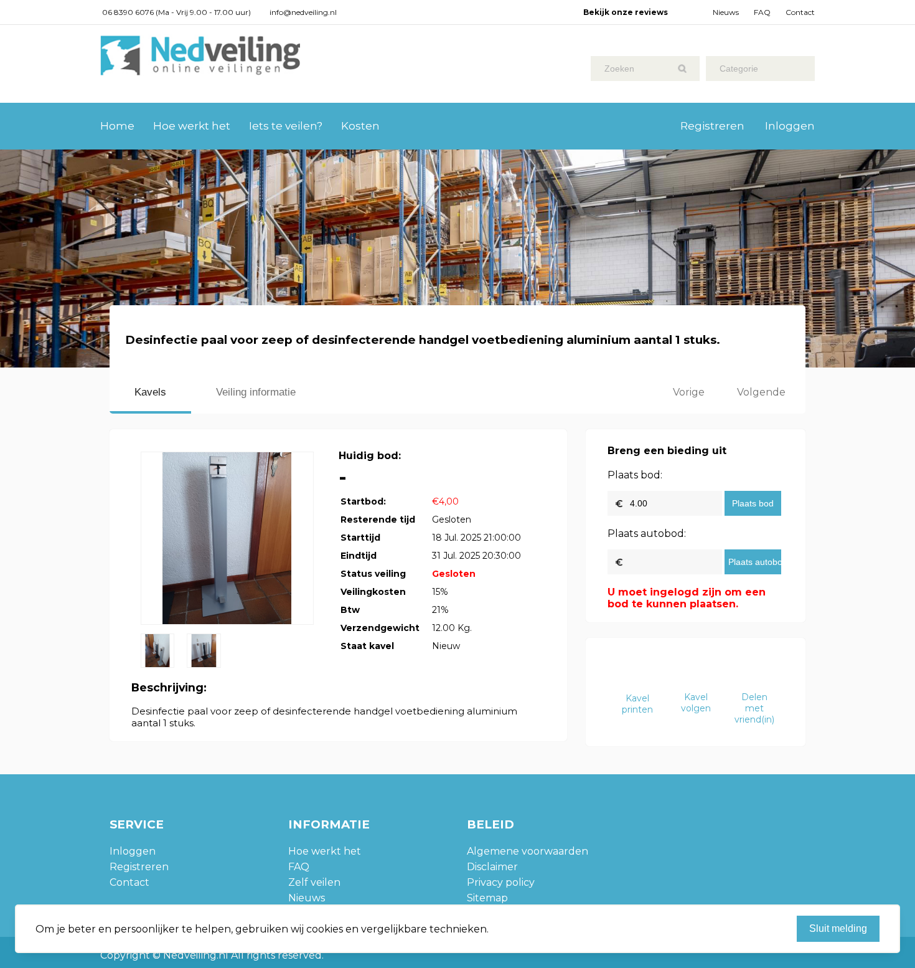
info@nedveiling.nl (303, 12)
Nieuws (726, 12)
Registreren (712, 126)
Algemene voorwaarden (527, 851)
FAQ (762, 12)
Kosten (360, 126)
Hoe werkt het (191, 126)
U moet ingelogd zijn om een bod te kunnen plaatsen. (687, 598)
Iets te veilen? (285, 126)
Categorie (739, 69)
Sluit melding (838, 928)
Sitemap (487, 898)
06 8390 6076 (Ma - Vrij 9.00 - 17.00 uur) (176, 12)
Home (117, 126)
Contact (800, 12)
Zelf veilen (314, 882)
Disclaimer (492, 867)
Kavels (150, 392)
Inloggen (790, 126)
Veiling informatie (256, 392)
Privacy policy (501, 882)
